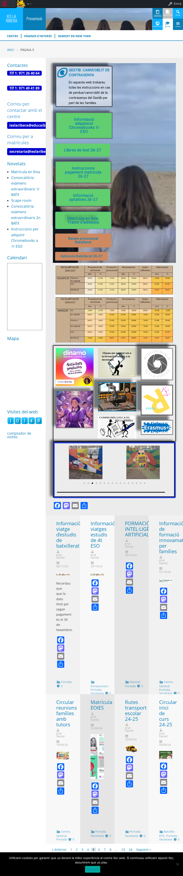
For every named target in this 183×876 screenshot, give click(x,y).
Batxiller (169, 831)
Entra (177, 3)
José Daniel (60, 556)
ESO (161, 836)
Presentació (34, 18)
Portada (66, 682)
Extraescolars (99, 686)
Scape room (21, 200)
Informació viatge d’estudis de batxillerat (68, 534)
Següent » (143, 850)
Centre (168, 682)
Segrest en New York (74, 36)
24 (130, 850)
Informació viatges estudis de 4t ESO (103, 534)
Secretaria (97, 693)
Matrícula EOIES (101, 705)
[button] (84, 125)
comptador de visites (19, 435)
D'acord (92, 869)
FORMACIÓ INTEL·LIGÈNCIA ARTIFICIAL (143, 529)
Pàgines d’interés (38, 36)
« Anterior (59, 850)
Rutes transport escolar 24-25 (136, 710)
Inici (10, 50)
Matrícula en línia (25, 171)
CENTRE (12, 36)
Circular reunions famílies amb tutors (66, 713)
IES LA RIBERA (11, 18)
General (135, 682)
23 (123, 850)
